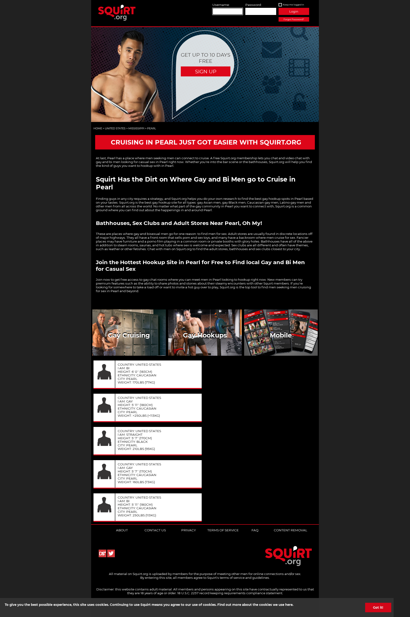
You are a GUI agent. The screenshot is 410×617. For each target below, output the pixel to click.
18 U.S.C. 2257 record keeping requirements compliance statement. (230, 593)
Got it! (378, 607)
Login (293, 11)
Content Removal (290, 530)
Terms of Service (223, 530)
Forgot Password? (294, 19)
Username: (221, 5)
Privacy (188, 530)
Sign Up (205, 71)
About (122, 530)
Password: (253, 5)
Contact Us (155, 530)
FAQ (255, 530)
